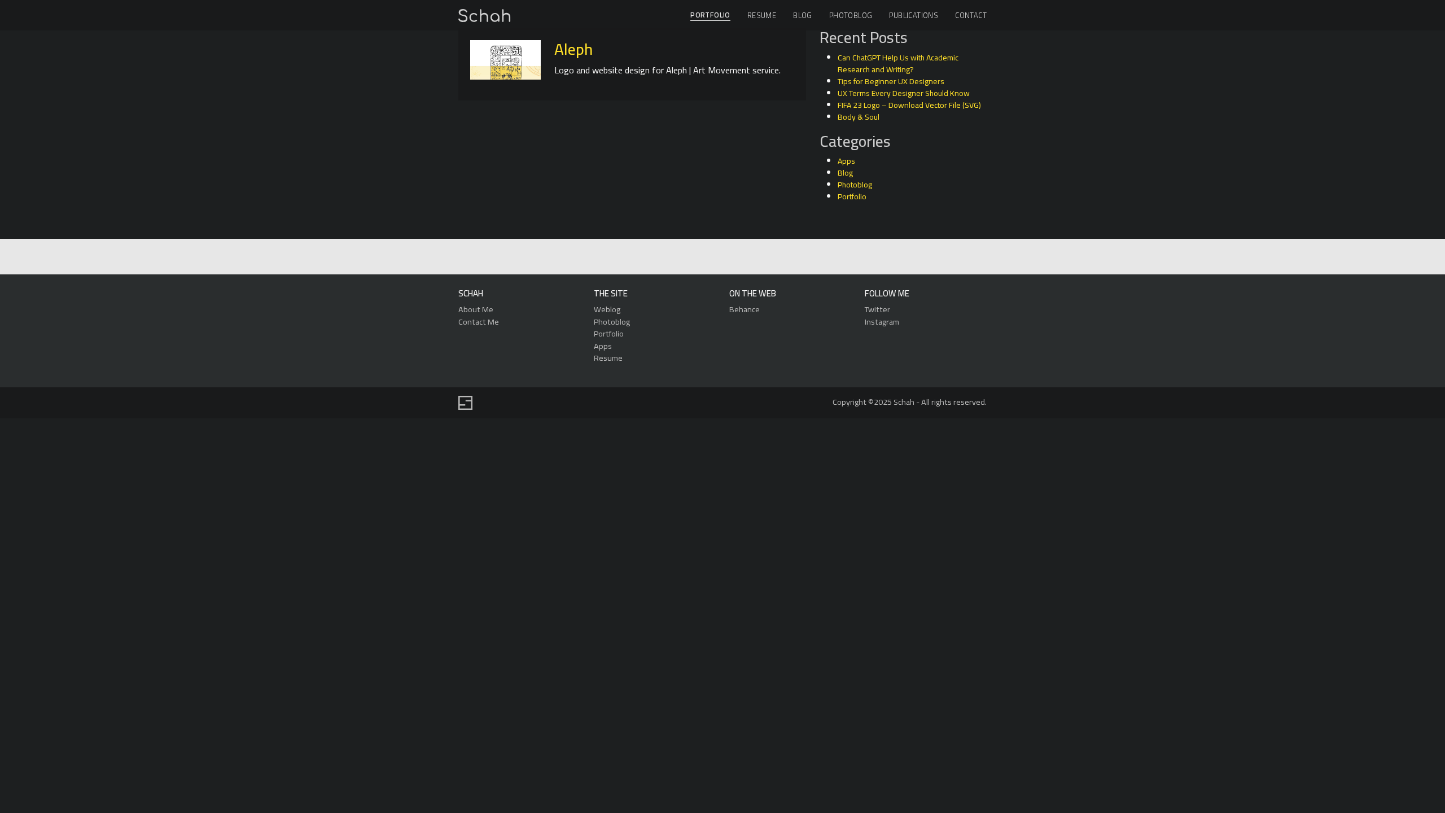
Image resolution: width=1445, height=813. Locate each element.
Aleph (573, 49)
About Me (475, 309)
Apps (846, 161)
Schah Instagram (747, 257)
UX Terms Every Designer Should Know (904, 93)
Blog (802, 15)
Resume (761, 15)
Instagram (882, 321)
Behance (744, 309)
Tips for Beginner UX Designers (891, 81)
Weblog (607, 309)
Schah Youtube (773, 257)
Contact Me (478, 321)
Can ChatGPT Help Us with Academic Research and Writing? (898, 63)
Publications (913, 15)
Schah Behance (695, 257)
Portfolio (710, 15)
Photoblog (851, 15)
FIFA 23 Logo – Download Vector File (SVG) (909, 105)
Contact (971, 15)
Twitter (877, 309)
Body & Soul (858, 117)
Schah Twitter (721, 257)
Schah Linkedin (668, 257)
